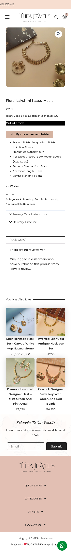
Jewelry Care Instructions (30, 214)
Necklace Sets (14, 204)
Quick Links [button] (33, 485)
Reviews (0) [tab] (17, 240)
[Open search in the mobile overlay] (56, 17)
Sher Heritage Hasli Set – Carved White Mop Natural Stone (20, 343)
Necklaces (29, 204)
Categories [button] (33, 498)
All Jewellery (27, 199)
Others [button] (33, 511)
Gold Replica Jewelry (47, 199)
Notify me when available (30, 134)
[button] (7, 17)
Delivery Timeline (25, 222)
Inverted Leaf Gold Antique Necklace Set (50, 343)
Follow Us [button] (33, 524)
